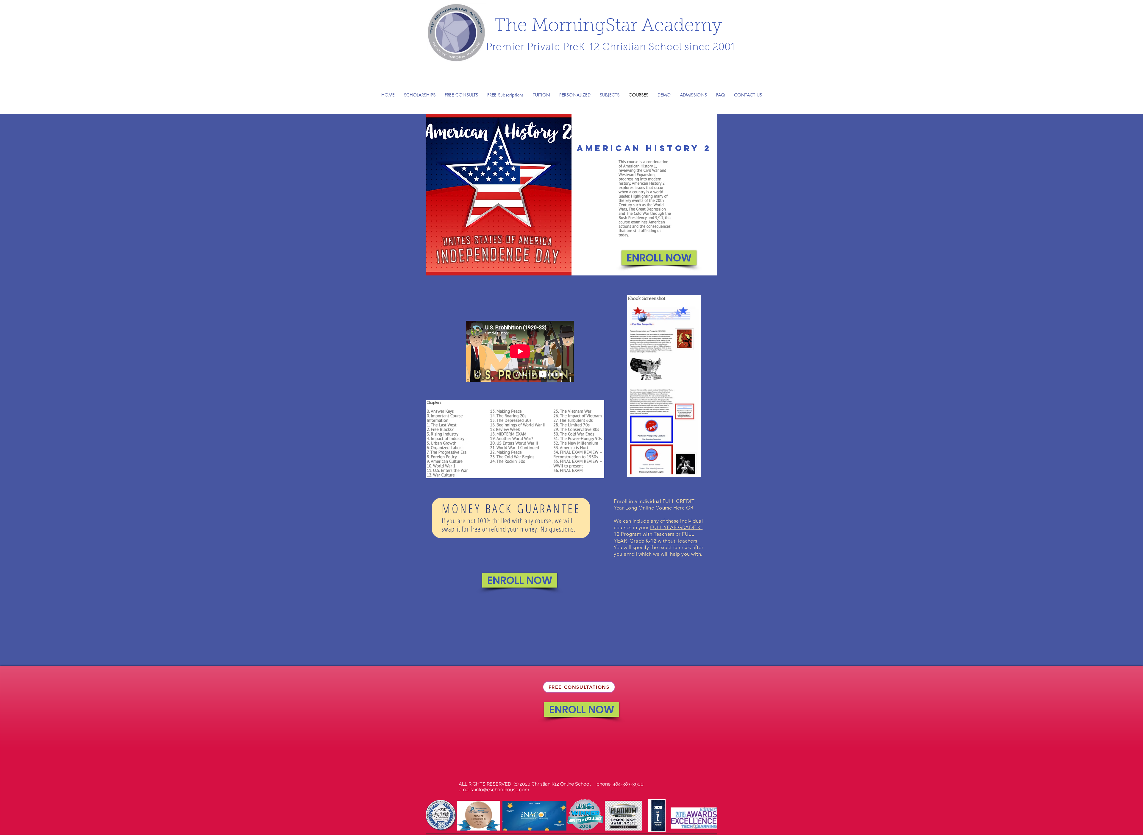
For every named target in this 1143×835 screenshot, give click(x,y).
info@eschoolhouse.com (502, 789)
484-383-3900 (628, 784)
